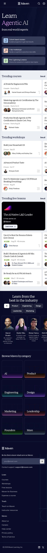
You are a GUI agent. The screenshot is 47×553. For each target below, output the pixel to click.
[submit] (42, 461)
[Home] (7, 448)
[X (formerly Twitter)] (43, 547)
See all (42, 76)
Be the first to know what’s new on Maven (17, 455)
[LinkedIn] (39, 547)
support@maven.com (23, 467)
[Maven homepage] (23, 3)
